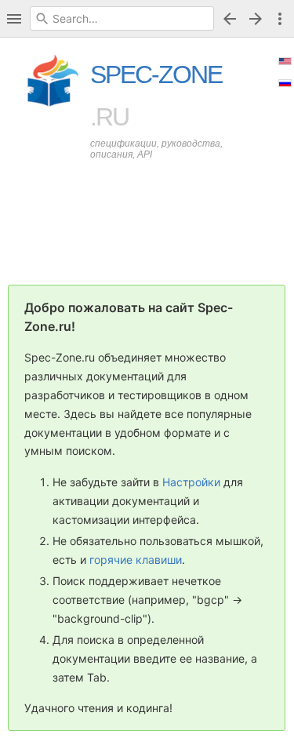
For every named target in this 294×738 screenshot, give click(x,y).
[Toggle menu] (280, 18)
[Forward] (258, 18)
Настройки (191, 482)
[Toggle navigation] (14, 18)
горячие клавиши (135, 559)
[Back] (230, 18)
